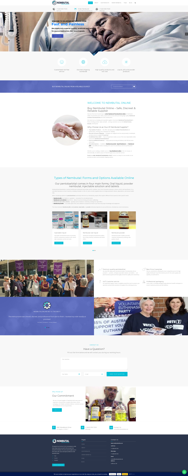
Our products (105, 2)
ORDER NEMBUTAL (58, 464)
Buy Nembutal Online (62, 446)
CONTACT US (57, 41)
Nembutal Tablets (118, 233)
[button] (93, 250)
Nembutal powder (89, 233)
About (96, 2)
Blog (130, 2)
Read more (59, 243)
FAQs (125, 2)
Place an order (118, 86)
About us (57, 409)
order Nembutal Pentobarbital (100, 155)
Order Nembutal (116, 2)
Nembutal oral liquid (61, 233)
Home (90, 2)
